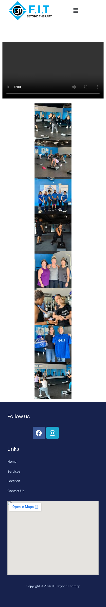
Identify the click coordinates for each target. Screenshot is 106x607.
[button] (75, 10)
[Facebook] (39, 433)
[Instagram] (52, 433)
